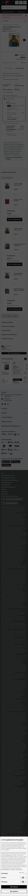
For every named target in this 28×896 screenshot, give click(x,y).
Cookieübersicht (19, 869)
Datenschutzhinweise (5, 869)
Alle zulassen (14, 887)
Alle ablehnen (14, 891)
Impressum (12, 869)
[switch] (22, 877)
